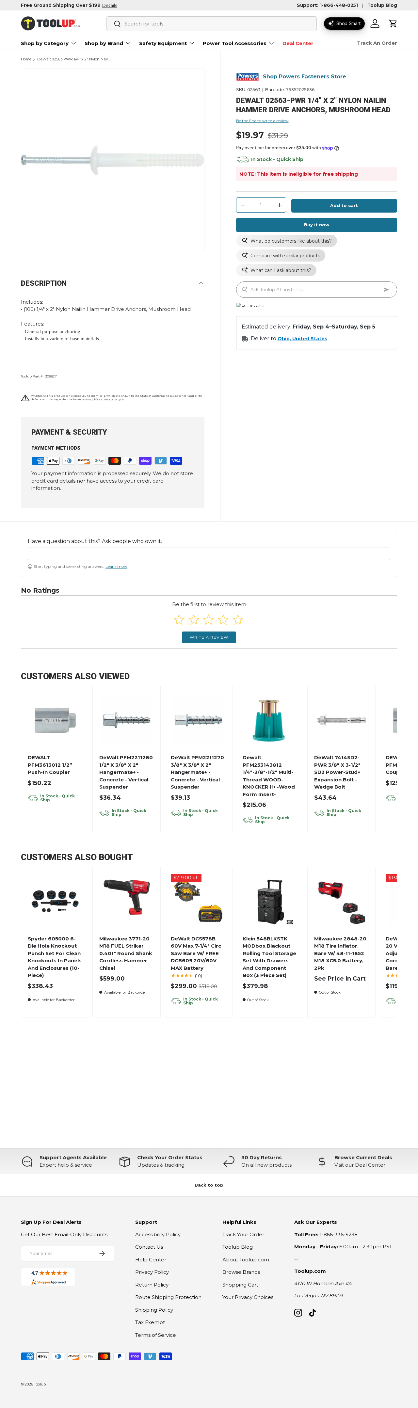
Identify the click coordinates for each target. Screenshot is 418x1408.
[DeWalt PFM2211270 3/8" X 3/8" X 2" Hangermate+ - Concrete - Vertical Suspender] (198, 720)
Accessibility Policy (158, 1234)
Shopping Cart (240, 1285)
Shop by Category (45, 43)
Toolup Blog (382, 5)
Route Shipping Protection (168, 1297)
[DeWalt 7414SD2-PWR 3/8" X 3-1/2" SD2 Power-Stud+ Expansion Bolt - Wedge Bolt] (341, 720)
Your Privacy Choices (247, 1297)
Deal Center (298, 43)
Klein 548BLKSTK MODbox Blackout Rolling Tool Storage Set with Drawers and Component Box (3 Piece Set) (269, 957)
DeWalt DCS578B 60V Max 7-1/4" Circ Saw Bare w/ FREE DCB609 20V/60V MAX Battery (196, 953)
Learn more (116, 566)
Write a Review (209, 637)
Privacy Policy (152, 1272)
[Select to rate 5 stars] (238, 619)
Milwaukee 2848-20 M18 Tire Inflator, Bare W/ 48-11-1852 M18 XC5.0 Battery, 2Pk (340, 953)
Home (26, 59)
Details (109, 5)
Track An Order (377, 43)
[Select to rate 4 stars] (223, 619)
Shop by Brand (104, 43)
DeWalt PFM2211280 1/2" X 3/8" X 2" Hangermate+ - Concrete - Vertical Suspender (126, 772)
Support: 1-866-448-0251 (327, 5)
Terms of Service (155, 1335)
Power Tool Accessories (234, 43)
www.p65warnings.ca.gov (103, 399)
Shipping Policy (154, 1310)
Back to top (209, 1185)
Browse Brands (241, 1272)
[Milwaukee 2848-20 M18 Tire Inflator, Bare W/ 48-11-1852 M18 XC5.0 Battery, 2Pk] (341, 901)
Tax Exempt (150, 1322)
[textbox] (209, 554)
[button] (393, 23)
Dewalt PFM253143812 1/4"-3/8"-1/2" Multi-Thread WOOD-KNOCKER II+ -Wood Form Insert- (269, 775)
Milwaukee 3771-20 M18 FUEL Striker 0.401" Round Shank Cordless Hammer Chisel (125, 953)
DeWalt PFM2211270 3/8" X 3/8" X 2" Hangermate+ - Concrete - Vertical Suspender (197, 772)
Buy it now (316, 225)
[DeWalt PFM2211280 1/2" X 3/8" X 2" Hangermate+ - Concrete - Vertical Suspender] (127, 720)
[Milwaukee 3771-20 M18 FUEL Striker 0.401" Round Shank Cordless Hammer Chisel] (127, 901)
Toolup (40, 1384)
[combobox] (211, 23)
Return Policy (152, 1285)
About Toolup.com (245, 1259)
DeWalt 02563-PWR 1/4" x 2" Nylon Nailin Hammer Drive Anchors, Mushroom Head (74, 59)
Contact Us (149, 1247)
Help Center (150, 1259)
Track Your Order (243, 1234)
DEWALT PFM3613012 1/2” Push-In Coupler (50, 764)
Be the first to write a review (262, 121)
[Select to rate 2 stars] (194, 619)
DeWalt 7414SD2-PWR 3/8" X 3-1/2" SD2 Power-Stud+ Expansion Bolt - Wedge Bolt (337, 772)
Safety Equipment (163, 43)
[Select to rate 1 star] (179, 619)
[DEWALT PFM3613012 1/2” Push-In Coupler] (55, 720)
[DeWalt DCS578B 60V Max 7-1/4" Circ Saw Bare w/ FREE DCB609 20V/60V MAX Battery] (198, 901)
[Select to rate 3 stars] (208, 619)
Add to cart (344, 205)
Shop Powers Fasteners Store (304, 77)
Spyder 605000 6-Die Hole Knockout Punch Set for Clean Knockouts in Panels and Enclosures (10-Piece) (55, 957)
